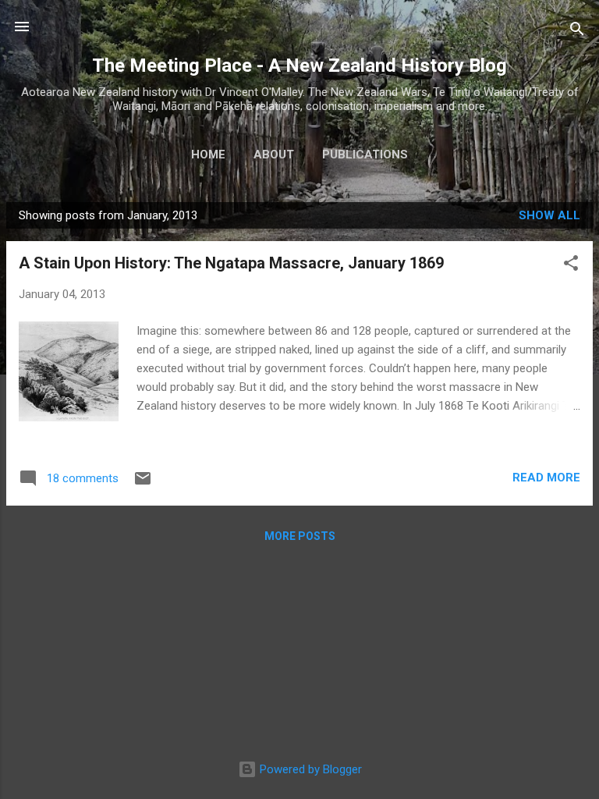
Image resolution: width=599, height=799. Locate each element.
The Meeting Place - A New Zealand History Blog (299, 65)
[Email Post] (142, 484)
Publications (365, 154)
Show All (549, 215)
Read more (546, 478)
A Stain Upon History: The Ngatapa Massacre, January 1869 (231, 263)
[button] (571, 266)
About (273, 154)
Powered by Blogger (309, 769)
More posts (299, 536)
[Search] (577, 31)
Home (208, 154)
